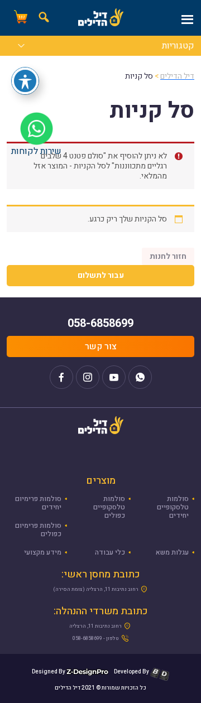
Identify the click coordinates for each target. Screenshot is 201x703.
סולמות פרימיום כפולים (38, 530)
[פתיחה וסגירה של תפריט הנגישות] (25, 81)
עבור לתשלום (101, 275)
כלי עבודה (110, 552)
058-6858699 (100, 323)
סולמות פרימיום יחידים (38, 503)
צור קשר (101, 346)
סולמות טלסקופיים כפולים (109, 507)
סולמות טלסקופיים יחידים (173, 507)
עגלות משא (172, 552)
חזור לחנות (168, 256)
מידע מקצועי (42, 552)
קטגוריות (178, 46)
